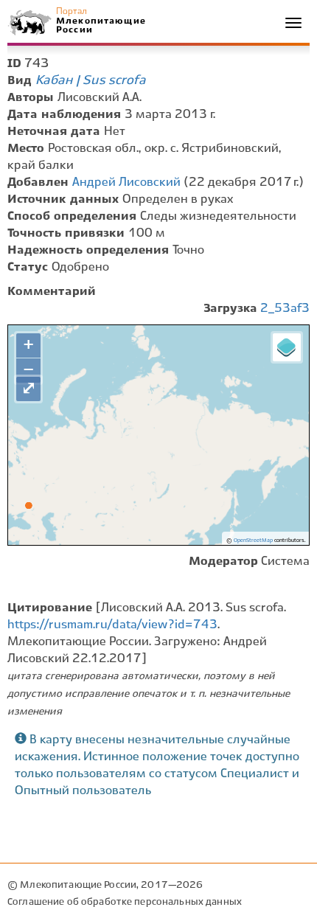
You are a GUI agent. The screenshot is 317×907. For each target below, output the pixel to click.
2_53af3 (285, 308)
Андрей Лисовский (126, 182)
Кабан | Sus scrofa (90, 80)
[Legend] (287, 347)
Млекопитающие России (100, 25)
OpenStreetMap (253, 540)
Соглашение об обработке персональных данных (124, 902)
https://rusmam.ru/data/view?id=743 (112, 624)
